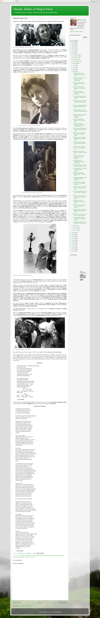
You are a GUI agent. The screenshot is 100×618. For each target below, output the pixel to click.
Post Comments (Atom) (25, 606)
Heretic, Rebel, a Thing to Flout (33, 9)
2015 (73, 242)
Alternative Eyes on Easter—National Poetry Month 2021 (80, 211)
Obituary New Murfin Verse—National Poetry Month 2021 (79, 129)
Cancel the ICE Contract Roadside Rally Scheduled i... (80, 111)
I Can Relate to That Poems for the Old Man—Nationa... (80, 169)
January (75, 230)
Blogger (59, 612)
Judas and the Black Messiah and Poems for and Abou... (79, 93)
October (75, 59)
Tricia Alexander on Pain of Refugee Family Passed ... (79, 102)
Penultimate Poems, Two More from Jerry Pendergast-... (79, 79)
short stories (16, 557)
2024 (73, 47)
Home (40, 603)
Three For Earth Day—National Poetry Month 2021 (79, 120)
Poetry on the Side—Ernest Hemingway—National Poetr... (79, 197)
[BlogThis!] (38, 553)
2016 (73, 240)
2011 (73, 251)
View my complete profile (76, 31)
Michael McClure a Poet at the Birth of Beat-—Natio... (80, 165)
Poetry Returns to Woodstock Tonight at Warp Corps (79, 161)
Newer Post (17, 603)
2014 (73, 244)
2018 (73, 236)
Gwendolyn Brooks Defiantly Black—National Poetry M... (80, 106)
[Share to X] (40, 553)
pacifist (56, 555)
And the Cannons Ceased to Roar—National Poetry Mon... (80, 188)
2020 (73, 232)
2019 (73, 234)
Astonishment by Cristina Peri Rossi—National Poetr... (79, 134)
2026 (73, 42)
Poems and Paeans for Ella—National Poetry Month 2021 (79, 97)
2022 (73, 51)
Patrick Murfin (82, 20)
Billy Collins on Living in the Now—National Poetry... (79, 215)
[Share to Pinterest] (43, 553)
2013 (73, 247)
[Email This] (37, 553)
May (74, 69)
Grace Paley (29, 555)
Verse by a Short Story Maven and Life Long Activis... (79, 84)
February (75, 228)
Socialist (22, 557)
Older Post (63, 603)
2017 (73, 238)
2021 (73, 53)
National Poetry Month (47, 555)
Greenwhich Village (37, 555)
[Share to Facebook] (41, 553)
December (76, 55)
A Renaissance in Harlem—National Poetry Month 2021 (79, 139)
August (75, 63)
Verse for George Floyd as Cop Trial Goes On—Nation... (79, 206)
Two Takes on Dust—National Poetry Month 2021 (79, 201)
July (74, 65)
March (75, 226)
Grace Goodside (21, 555)
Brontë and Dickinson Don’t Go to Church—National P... (79, 192)
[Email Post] (34, 553)
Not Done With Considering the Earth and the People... (79, 116)
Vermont (32, 557)
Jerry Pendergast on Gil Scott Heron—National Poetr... (79, 219)
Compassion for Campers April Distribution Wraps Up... (79, 143)
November (76, 57)
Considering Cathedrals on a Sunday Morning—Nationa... (80, 179)
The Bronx (27, 557)
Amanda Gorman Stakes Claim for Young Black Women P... (79, 183)
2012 (73, 249)
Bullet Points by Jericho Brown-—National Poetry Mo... (79, 152)
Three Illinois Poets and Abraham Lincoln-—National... (79, 157)
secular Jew (61, 555)
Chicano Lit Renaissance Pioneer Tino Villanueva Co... (79, 148)
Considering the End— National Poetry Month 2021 (79, 74)
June (74, 67)
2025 (73, 45)
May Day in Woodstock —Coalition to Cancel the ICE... (79, 88)
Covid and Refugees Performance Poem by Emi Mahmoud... (79, 125)
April (74, 71)
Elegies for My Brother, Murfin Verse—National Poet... (79, 174)
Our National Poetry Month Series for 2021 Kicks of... (80, 223)
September (76, 61)
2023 (73, 49)
